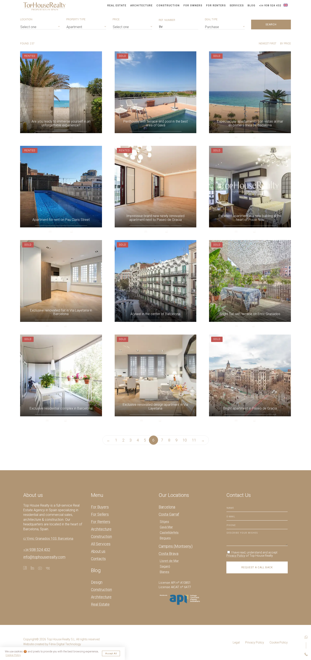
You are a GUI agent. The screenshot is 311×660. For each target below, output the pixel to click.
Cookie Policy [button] (13, 655)
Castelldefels (169, 532)
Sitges (164, 521)
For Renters (216, 5)
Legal (236, 642)
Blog (251, 5)
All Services (100, 544)
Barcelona (167, 507)
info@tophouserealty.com (44, 557)
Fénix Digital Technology (65, 644)
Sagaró (165, 566)
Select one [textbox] (28, 27)
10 (185, 440)
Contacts (98, 558)
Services (237, 5)
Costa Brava (168, 553)
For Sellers (100, 514)
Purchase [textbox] (212, 27)
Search (271, 24)
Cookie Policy (279, 642)
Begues (165, 538)
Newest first (268, 43)
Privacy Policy (235, 555)
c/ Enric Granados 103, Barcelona (48, 539)
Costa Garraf (169, 514)
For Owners (192, 5)
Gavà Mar (166, 527)
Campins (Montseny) (176, 546)
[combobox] (40, 26)
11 (194, 440)
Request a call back (257, 567)
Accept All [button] (111, 653)
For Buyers (100, 507)
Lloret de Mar (169, 561)
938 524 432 (270, 5)
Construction (168, 5)
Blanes (164, 572)
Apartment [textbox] (74, 27)
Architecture (141, 5)
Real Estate (116, 5)
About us (98, 551)
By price (285, 43)
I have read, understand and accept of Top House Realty (251, 554)
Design (96, 582)
